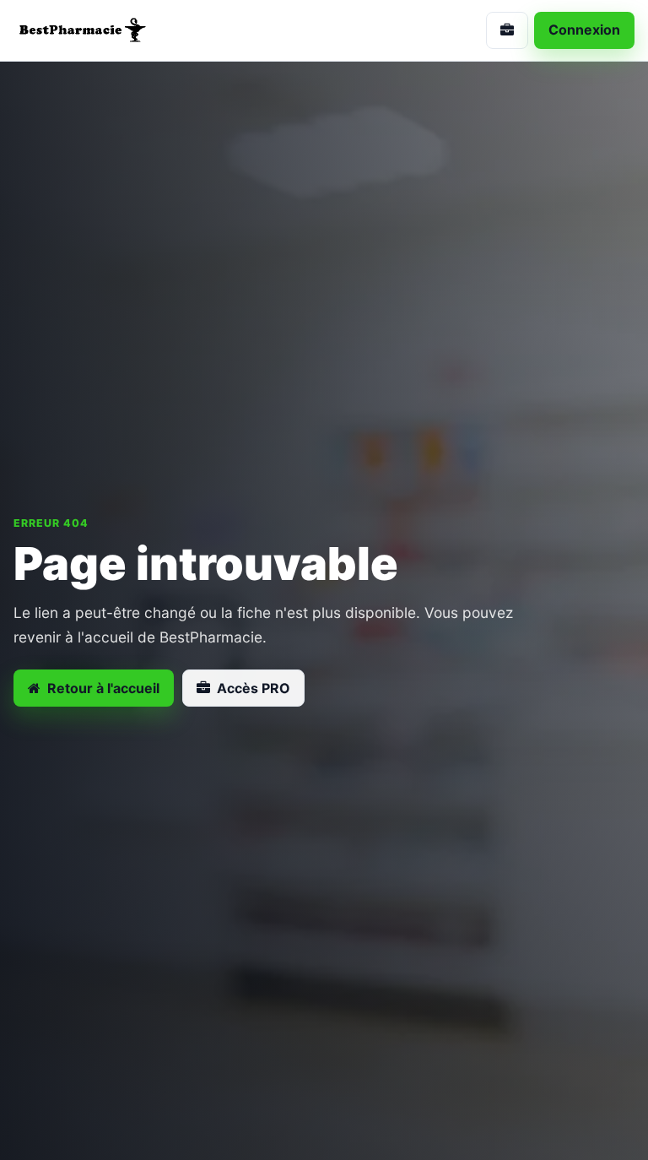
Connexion (584, 29)
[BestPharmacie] (162, 30)
